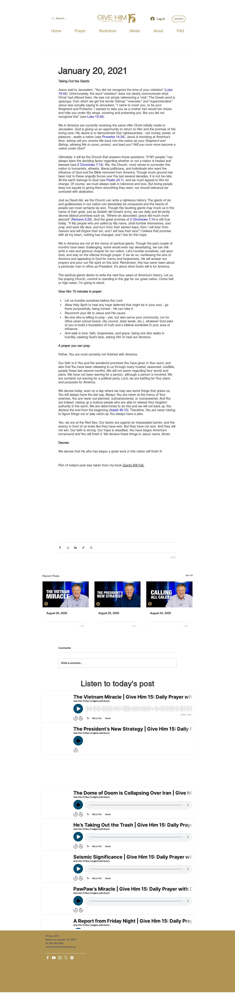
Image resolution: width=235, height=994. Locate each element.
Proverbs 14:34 (113, 137)
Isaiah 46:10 (118, 410)
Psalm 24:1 (114, 180)
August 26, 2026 (56, 613)
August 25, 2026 (108, 613)
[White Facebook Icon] (47, 957)
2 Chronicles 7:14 (89, 165)
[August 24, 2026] (169, 594)
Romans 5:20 (81, 219)
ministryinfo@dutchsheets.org (60, 947)
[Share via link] (83, 547)
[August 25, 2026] (117, 594)
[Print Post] (91, 547)
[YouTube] (53, 957)
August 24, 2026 (160, 613)
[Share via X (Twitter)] (67, 547)
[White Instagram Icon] (60, 957)
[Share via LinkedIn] (75, 547)
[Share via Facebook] (59, 547)
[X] (66, 957)
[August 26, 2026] (66, 594)
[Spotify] (72, 957)
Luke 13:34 (95, 117)
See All (189, 575)
